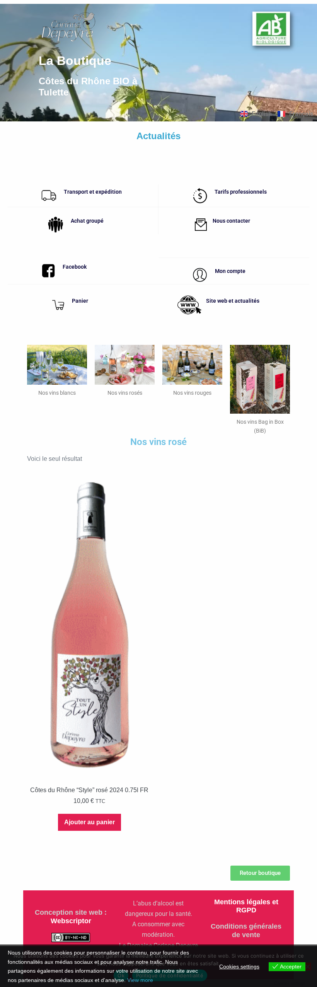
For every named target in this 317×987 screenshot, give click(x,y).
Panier (80, 301)
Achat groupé (87, 221)
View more (140, 980)
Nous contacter (231, 221)
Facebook (75, 267)
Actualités (158, 136)
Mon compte (230, 271)
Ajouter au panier (89, 822)
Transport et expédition (93, 192)
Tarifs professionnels (241, 192)
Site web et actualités (232, 301)
